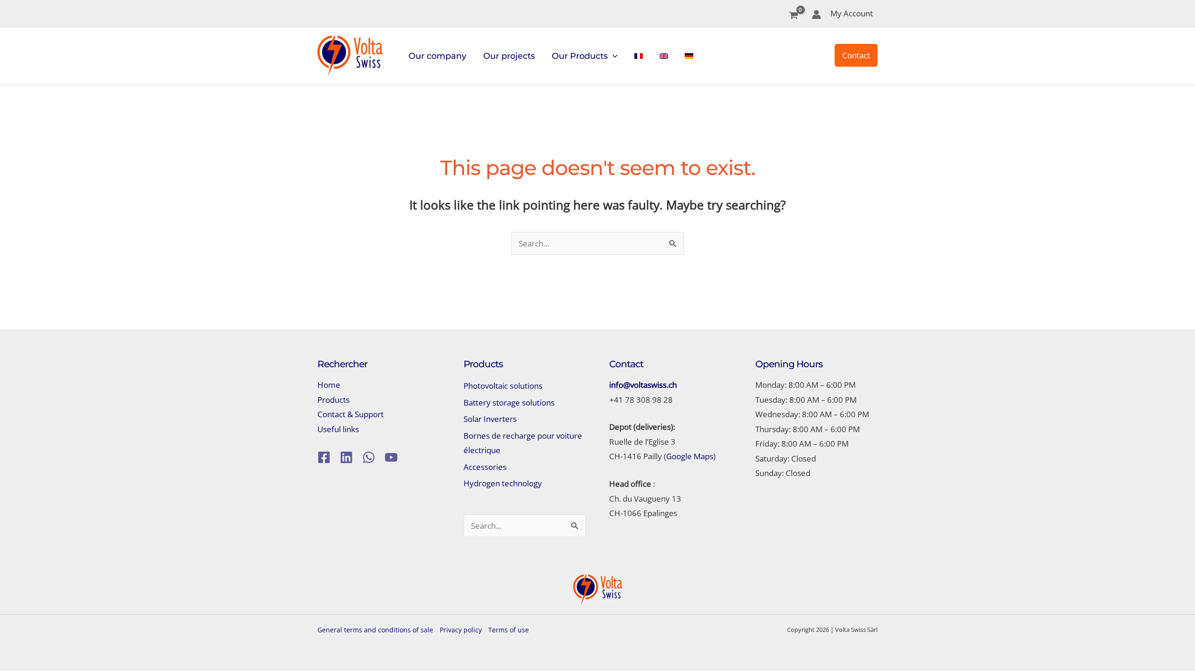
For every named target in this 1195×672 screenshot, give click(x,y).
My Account (851, 13)
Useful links (338, 429)
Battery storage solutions (509, 402)
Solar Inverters (490, 418)
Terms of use (508, 629)
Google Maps (689, 456)
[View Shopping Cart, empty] (793, 16)
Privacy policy (461, 629)
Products (333, 399)
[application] (613, 56)
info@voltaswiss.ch (643, 384)
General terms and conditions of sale (375, 629)
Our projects (509, 56)
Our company (437, 56)
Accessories (485, 467)
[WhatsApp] (368, 457)
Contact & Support (350, 414)
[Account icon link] (816, 14)
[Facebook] (323, 457)
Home (328, 384)
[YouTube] (391, 457)
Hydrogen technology (503, 483)
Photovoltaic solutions (503, 385)
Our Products (580, 56)
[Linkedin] (346, 457)
